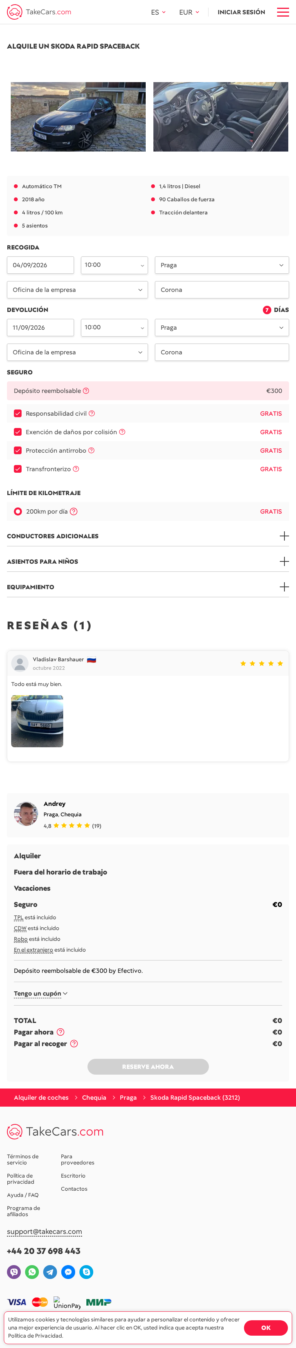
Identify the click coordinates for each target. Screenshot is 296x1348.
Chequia (71, 814)
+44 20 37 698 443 (44, 1251)
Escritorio (73, 1176)
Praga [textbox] (169, 265)
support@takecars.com (44, 1232)
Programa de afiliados (23, 1211)
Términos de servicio (23, 1159)
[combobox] (110, 264)
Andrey (55, 804)
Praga (51, 814)
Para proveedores (77, 1159)
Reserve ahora (148, 1067)
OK (266, 1328)
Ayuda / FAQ (23, 1195)
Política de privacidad (20, 1179)
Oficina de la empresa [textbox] (44, 290)
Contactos (74, 1189)
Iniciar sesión (241, 12)
